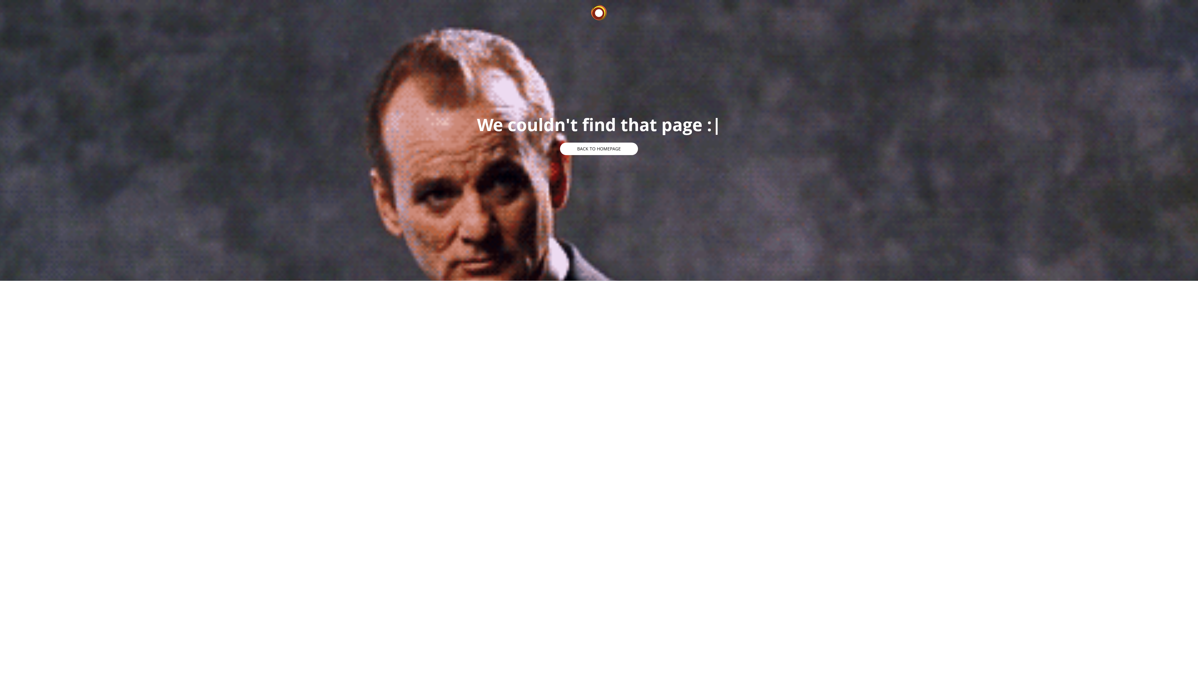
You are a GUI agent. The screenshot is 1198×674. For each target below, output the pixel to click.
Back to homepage (599, 149)
